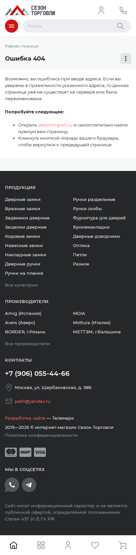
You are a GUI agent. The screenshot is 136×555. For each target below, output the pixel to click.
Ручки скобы (87, 208)
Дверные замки (23, 199)
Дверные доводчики (96, 236)
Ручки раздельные (94, 199)
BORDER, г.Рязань (25, 331)
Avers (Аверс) (20, 322)
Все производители (27, 343)
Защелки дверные (26, 227)
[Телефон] (123, 10)
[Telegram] (29, 485)
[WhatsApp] (12, 485)
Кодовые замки (22, 236)
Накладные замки (25, 254)
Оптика (81, 245)
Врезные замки (22, 208)
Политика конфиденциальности (41, 435)
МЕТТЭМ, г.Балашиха (97, 331)
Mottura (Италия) (92, 322)
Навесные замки (24, 245)
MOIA (79, 313)
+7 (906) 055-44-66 (37, 373)
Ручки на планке (24, 273)
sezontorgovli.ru (55, 124)
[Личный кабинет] (101, 10)
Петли (80, 254)
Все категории (21, 285)
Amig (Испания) (23, 313)
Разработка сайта (25, 418)
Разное (81, 263)
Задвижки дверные (27, 217)
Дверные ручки (22, 263)
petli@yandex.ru (33, 401)
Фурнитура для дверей (99, 217)
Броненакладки (91, 227)
